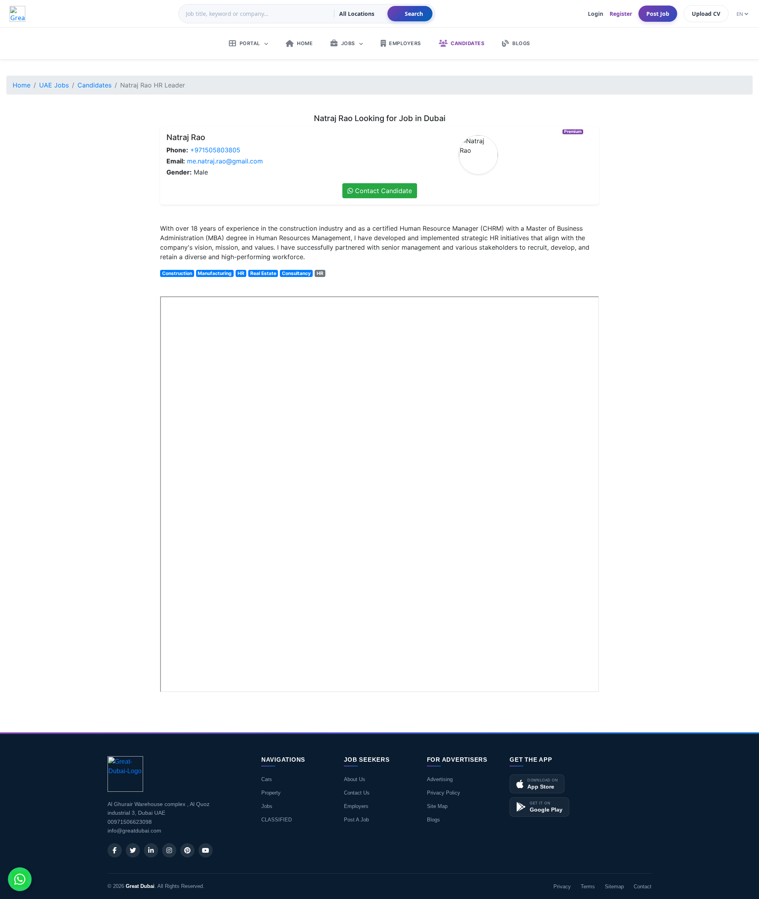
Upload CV (706, 13)
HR (241, 273)
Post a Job (356, 820)
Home (21, 85)
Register (621, 13)
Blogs (433, 820)
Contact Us (357, 793)
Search (414, 13)
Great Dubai (140, 886)
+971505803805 (215, 150)
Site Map (437, 806)
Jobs (266, 806)
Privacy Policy (443, 793)
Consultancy (296, 273)
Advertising (440, 779)
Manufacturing (215, 273)
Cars (266, 779)
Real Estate (263, 273)
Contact (642, 887)
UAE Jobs (54, 85)
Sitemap (614, 887)
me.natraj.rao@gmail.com (225, 161)
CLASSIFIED (276, 820)
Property (271, 793)
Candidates (94, 85)
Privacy (562, 887)
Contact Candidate (382, 191)
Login (595, 13)
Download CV (573, 703)
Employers (356, 806)
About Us (354, 779)
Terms (588, 887)
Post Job (657, 13)
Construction (177, 273)
